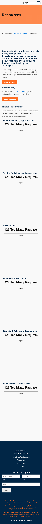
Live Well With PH (21, 454)
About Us (21, 463)
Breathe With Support (21, 457)
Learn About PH (21, 451)
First (3, 480)
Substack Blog (22, 91)
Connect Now (9, 82)
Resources (21, 460)
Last (23, 480)
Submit (6, 490)
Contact (21, 466)
